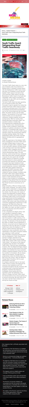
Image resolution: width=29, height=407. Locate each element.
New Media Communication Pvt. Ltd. (17, 401)
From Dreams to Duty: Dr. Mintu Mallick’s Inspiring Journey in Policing (16, 314)
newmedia (6, 50)
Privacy (22, 404)
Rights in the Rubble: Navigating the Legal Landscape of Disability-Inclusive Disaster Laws (13, 1)
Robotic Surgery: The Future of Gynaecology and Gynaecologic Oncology (18, 323)
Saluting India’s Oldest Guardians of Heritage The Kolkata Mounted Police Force (17, 331)
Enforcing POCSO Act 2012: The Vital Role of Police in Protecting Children (17, 305)
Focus (4, 40)
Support (7, 404)
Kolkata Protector (12, 40)
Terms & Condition (15, 404)
